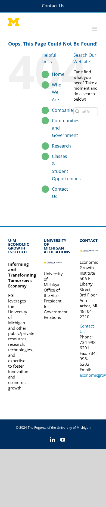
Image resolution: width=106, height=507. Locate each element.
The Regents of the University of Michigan (59, 427)
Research (61, 146)
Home (58, 74)
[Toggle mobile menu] (95, 29)
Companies (63, 110)
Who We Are (56, 92)
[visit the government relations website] (53, 264)
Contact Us (87, 328)
